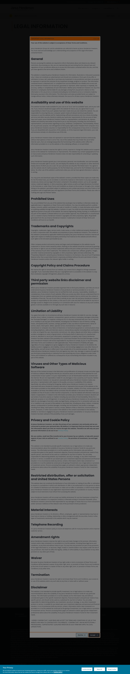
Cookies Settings (86, 669)
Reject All (99, 669)
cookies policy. (58, 672)
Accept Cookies (112, 669)
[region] (65, 669)
